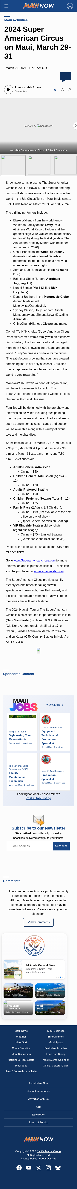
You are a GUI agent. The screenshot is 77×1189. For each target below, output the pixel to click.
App (38, 1106)
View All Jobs (53, 705)
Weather (21, 1036)
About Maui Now (38, 1083)
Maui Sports (56, 1042)
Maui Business (55, 1030)
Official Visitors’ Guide (56, 1065)
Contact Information (38, 1090)
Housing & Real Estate (21, 1059)
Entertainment (55, 1036)
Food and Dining (56, 1053)
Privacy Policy (29, 1158)
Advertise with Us (38, 1098)
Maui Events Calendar (56, 1059)
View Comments (39, 922)
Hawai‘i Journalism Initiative (21, 1071)
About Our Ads (47, 1158)
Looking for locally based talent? (38, 796)
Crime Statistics (21, 1048)
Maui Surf (21, 1042)
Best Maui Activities (55, 1048)
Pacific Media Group (49, 1151)
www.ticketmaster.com (49, 571)
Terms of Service (38, 1122)
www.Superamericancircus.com (35, 560)
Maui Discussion (21, 1053)
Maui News (21, 1030)
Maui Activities (16, 20)
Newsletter (38, 1114)
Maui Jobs (21, 1065)
